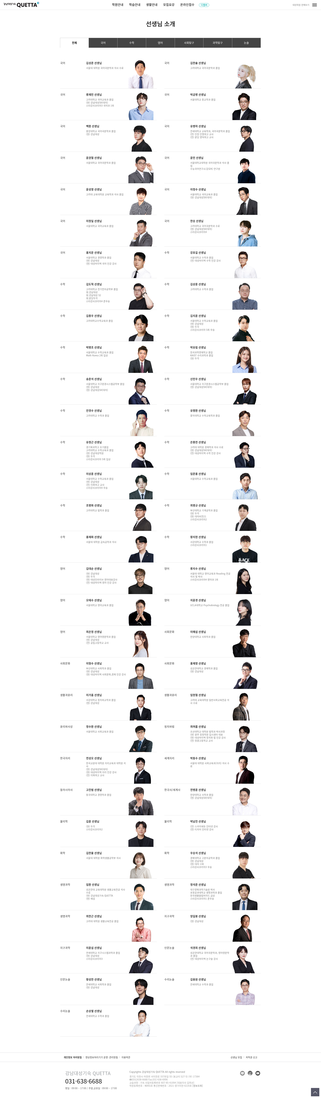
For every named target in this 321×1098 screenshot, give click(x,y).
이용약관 (126, 1057)
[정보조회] (197, 1085)
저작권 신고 (251, 1057)
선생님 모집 (236, 1057)
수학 (131, 43)
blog (242, 1073)
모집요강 (169, 4)
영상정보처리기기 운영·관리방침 (101, 1057)
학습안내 (134, 4)
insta (250, 1073)
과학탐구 (218, 43)
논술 (246, 43)
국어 (103, 43)
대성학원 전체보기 (301, 5)
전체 (74, 43)
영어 (160, 43)
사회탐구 (189, 43)
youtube (258, 1073)
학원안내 (117, 4)
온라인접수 (187, 4)
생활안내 (151, 4)
